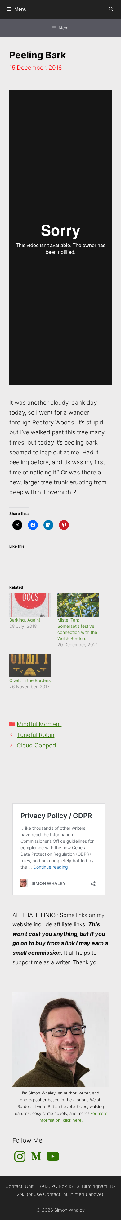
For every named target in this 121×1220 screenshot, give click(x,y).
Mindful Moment (39, 724)
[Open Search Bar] (111, 9)
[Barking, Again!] (30, 605)
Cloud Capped (36, 745)
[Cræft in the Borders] (30, 665)
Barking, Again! (24, 619)
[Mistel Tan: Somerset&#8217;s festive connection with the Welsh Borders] (78, 605)
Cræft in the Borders (30, 680)
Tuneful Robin (35, 734)
